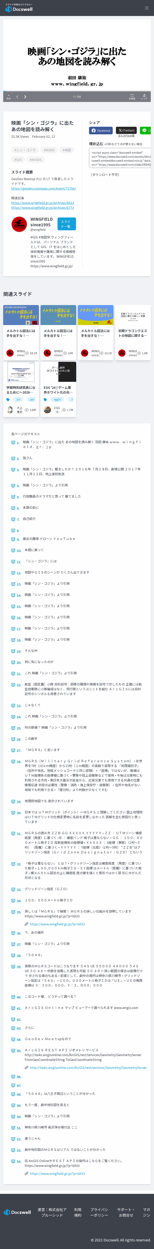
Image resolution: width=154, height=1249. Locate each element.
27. (19, 750)
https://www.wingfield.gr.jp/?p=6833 (57, 924)
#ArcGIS (36, 159)
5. (18, 497)
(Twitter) (128, 130)
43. (19, 1028)
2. (18, 458)
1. (18, 442)
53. (19, 1150)
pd (18, 399)
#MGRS (49, 150)
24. (19, 716)
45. (19, 1050)
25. (19, 728)
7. (18, 519)
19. (19, 651)
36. (19, 933)
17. (19, 628)
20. (19, 662)
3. (18, 469)
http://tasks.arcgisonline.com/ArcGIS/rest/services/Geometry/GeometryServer (88, 1067)
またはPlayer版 (126, 135)
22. (19, 684)
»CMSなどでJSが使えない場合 (123, 144)
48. (19, 1094)
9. (18, 539)
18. (19, 640)
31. (19, 833)
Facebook (103, 131)
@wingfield (38, 229)
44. (19, 1039)
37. (19, 944)
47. (19, 1085)
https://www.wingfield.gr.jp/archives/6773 (42, 207)
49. (19, 1105)
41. (19, 1008)
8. (18, 530)
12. (19, 573)
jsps (32, 399)
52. (19, 1139)
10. (19, 550)
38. (19, 955)
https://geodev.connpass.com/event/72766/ (43, 188)
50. (19, 1116)
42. (19, 1019)
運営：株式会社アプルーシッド (52, 1212)
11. (19, 561)
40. (19, 997)
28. (19, 761)
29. (19, 801)
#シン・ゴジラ (25, 150)
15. (19, 606)
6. (18, 508)
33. (19, 889)
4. (18, 485)
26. (19, 739)
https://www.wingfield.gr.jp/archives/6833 (42, 202)
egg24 (57, 399)
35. (19, 912)
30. (19, 812)
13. (19, 584)
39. (19, 966)
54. (19, 1161)
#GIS (18, 159)
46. (19, 1076)
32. (19, 864)
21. (19, 673)
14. (19, 595)
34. (19, 900)
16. (19, 617)
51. (19, 1127)
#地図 (67, 150)
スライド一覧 (65, 224)
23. (19, 705)
